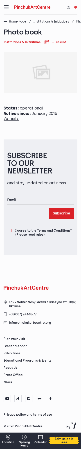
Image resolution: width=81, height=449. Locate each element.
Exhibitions (12, 353)
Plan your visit (14, 339)
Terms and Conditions (53, 230)
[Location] (8, 439)
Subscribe (61, 213)
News (8, 382)
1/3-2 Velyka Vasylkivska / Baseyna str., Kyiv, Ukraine (42, 304)
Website (11, 118)
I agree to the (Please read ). (43, 233)
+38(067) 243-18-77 (23, 314)
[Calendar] (40, 439)
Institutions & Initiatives (51, 21)
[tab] (36, 414)
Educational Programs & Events (27, 360)
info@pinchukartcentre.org (30, 323)
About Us (10, 368)
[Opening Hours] (24, 441)
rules (39, 235)
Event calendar (15, 346)
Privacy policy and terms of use (28, 415)
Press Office (13, 375)
